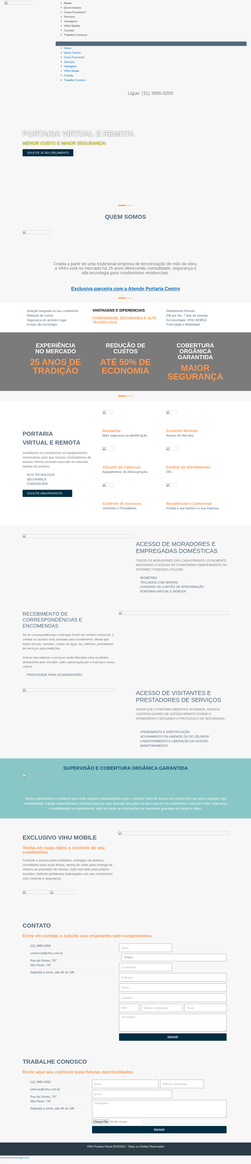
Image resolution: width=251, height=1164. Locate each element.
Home (67, 3)
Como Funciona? (75, 12)
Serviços (69, 16)
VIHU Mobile (72, 25)
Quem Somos (72, 7)
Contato (69, 30)
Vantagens (70, 21)
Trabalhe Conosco (75, 34)
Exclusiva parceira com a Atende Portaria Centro (125, 288)
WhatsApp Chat (21, 1157)
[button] (151, 44)
